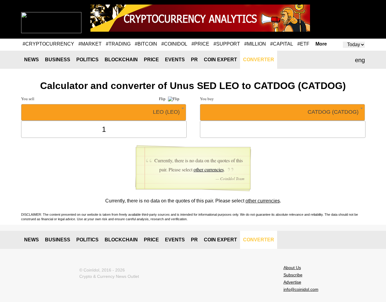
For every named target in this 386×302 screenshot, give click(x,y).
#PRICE (200, 43)
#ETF (303, 43)
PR (194, 59)
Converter (258, 59)
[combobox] (103, 112)
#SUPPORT (227, 43)
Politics (87, 59)
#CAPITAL (281, 43)
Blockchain (121, 59)
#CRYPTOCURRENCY (48, 43)
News (31, 59)
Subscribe (292, 274)
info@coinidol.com (300, 289)
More (321, 44)
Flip (162, 99)
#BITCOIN (146, 43)
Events (175, 59)
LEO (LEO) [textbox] (166, 112)
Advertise (292, 282)
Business (57, 59)
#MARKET (90, 43)
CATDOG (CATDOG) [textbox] (333, 112)
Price (151, 59)
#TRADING (118, 43)
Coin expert (220, 59)
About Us (292, 267)
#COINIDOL (174, 43)
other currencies (209, 169)
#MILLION (255, 43)
